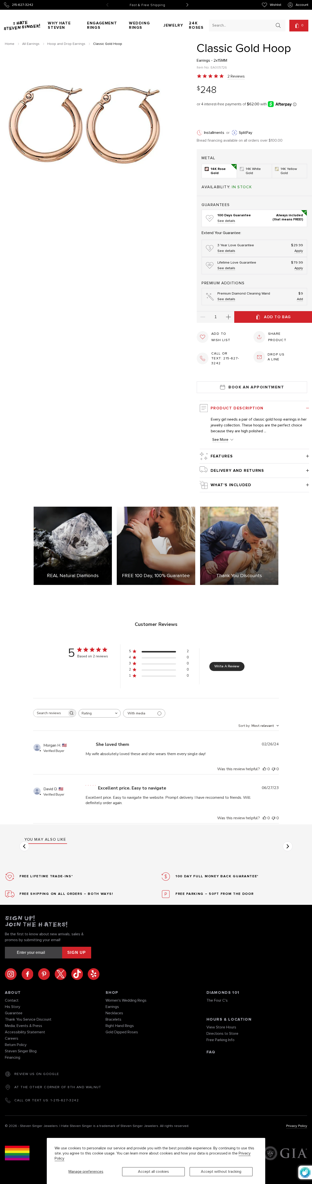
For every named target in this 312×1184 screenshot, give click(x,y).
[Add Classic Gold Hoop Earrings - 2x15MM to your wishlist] (202, 337)
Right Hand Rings (120, 1026)
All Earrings (30, 44)
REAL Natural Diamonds (73, 575)
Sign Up (76, 952)
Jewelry (173, 25)
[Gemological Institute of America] (285, 1154)
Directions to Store (222, 1034)
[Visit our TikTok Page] (79, 974)
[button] (298, 25)
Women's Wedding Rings (126, 1000)
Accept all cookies (153, 1172)
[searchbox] (50, 713)
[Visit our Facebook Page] (29, 974)
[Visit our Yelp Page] (93, 974)
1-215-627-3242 (64, 1100)
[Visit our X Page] (63, 974)
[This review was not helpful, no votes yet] (273, 769)
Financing (12, 1057)
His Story (12, 1007)
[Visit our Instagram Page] (13, 974)
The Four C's (217, 1000)
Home (9, 44)
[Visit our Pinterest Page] (46, 974)
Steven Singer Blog (21, 1051)
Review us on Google (36, 1074)
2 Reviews (236, 76)
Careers (11, 1038)
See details (226, 221)
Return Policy (16, 1045)
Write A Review (226, 666)
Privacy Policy (296, 1126)
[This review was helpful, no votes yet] (264, 769)
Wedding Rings (139, 25)
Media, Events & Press (23, 1026)
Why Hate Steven (59, 25)
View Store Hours (221, 1027)
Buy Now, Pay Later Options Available (147, 5)
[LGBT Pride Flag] (17, 1154)
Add (300, 299)
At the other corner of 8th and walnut (57, 1087)
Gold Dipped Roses (122, 1032)
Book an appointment (256, 387)
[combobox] (243, 25)
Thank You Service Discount (28, 1019)
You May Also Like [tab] (45, 839)
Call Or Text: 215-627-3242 (225, 358)
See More (220, 440)
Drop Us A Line (276, 357)
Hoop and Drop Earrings (66, 44)
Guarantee (13, 1013)
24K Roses (196, 25)
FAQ (210, 1052)
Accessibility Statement (25, 1032)
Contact (12, 1000)
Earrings (112, 1007)
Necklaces (114, 1013)
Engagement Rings (102, 25)
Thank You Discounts (239, 575)
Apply (298, 251)
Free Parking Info (220, 1040)
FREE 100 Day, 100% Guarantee (156, 575)
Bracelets (113, 1019)
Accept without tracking (221, 1172)
